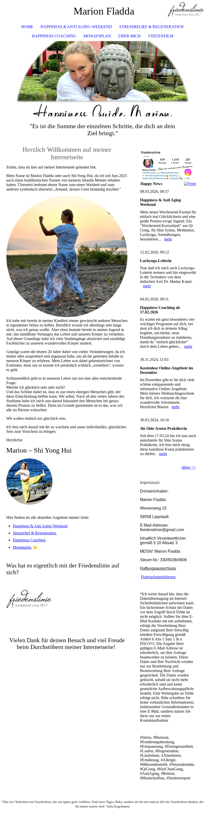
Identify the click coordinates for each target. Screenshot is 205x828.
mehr (168, 239)
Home (27, 27)
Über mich (129, 36)
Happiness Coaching (54, 36)
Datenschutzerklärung (158, 577)
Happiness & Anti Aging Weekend (76, 27)
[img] (186, 11)
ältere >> (189, 467)
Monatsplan (97, 36)
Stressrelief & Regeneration (151, 27)
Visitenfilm (160, 36)
